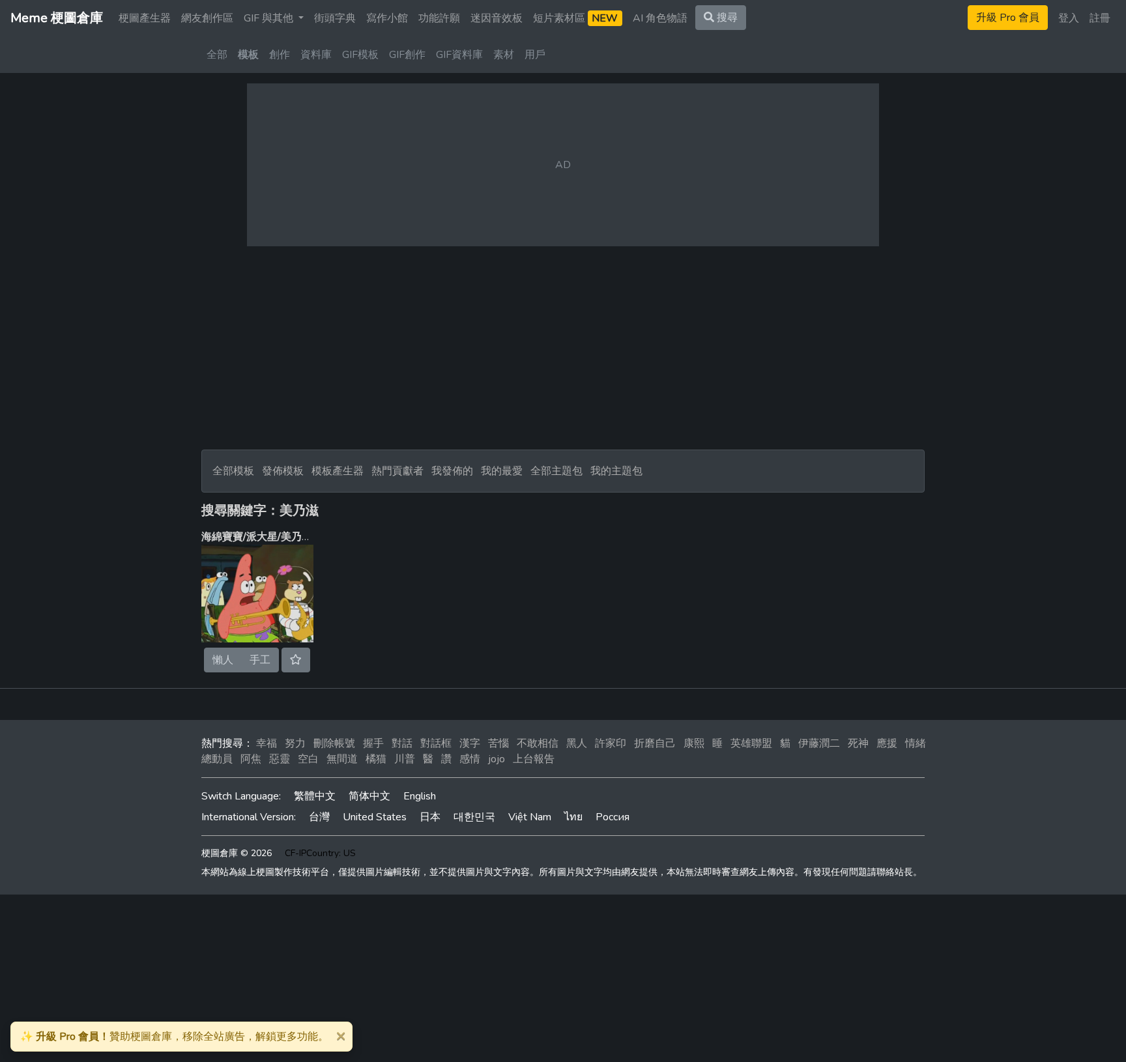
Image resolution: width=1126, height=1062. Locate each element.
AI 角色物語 (660, 18)
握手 (373, 743)
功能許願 (439, 18)
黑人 (576, 743)
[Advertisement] (563, 348)
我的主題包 (616, 471)
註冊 (1100, 18)
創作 (279, 55)
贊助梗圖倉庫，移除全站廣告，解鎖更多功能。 (174, 1036)
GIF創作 (407, 55)
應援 (886, 743)
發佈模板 (283, 471)
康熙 (694, 743)
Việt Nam (529, 817)
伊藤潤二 (819, 743)
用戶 (535, 55)
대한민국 (474, 817)
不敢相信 (537, 743)
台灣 (319, 817)
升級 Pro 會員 (1007, 17)
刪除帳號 (334, 743)
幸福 (266, 743)
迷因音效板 (496, 18)
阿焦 (250, 759)
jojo (496, 759)
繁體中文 (315, 796)
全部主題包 (556, 471)
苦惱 (498, 743)
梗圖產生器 (145, 18)
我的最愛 (502, 471)
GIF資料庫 (459, 55)
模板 (248, 55)
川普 (404, 759)
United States (375, 817)
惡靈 (279, 759)
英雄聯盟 (751, 743)
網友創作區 (207, 18)
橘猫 (376, 759)
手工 (260, 660)
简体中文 (369, 796)
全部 (217, 55)
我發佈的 (452, 471)
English (419, 796)
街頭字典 (335, 18)
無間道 (342, 759)
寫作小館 (387, 18)
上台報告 (534, 759)
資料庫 (316, 55)
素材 (503, 55)
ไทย (573, 817)
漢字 (469, 743)
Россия (612, 817)
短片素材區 (575, 18)
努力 (295, 743)
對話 (402, 743)
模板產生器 (337, 471)
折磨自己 (655, 743)
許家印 (610, 743)
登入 (1068, 18)
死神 (858, 743)
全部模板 (233, 471)
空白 (308, 759)
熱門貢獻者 (397, 471)
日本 (430, 817)
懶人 (222, 660)
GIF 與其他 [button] (270, 18)
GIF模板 (360, 55)
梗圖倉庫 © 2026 (236, 853)
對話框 (436, 743)
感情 (469, 759)
